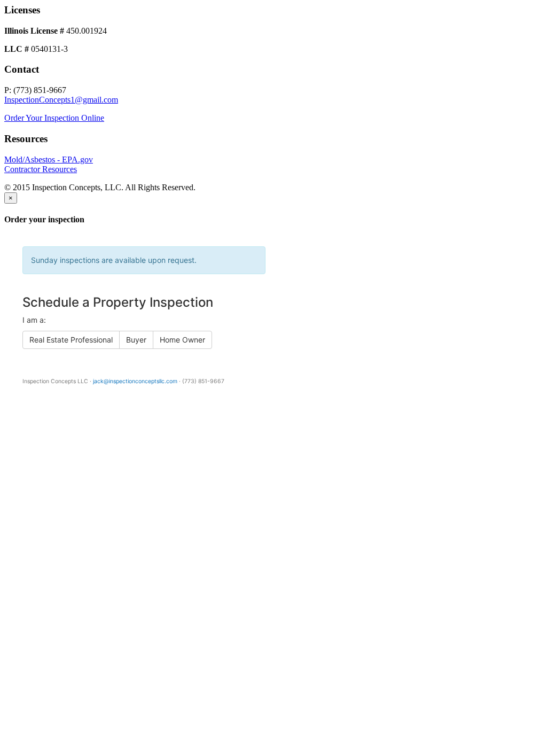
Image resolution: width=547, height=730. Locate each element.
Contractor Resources (40, 169)
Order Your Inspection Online (54, 117)
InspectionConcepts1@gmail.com (61, 99)
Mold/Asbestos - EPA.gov (48, 159)
